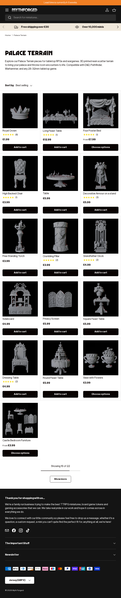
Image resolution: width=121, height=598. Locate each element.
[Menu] (6, 10)
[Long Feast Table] (60, 110)
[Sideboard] (20, 298)
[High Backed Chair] (20, 173)
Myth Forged (18, 590)
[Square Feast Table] (100, 298)
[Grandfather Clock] (100, 236)
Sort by (9, 85)
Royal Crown (10, 130)
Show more (60, 479)
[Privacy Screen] (60, 298)
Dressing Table (11, 378)
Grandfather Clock (93, 256)
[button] (114, 10)
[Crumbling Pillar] (60, 236)
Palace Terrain (20, 35)
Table (46, 193)
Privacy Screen (51, 319)
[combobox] (60, 17)
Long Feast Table (52, 131)
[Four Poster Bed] (100, 110)
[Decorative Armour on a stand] (100, 173)
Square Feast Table (93, 319)
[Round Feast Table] (60, 357)
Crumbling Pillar (51, 256)
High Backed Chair (13, 193)
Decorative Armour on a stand (99, 193)
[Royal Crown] (20, 110)
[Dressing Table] (20, 357)
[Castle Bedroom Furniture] (20, 420)
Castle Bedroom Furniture (17, 440)
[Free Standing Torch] (20, 236)
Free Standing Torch (14, 256)
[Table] (60, 173)
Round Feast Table (53, 378)
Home (8, 35)
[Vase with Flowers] (100, 357)
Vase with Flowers (93, 378)
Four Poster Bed (92, 130)
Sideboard (8, 319)
